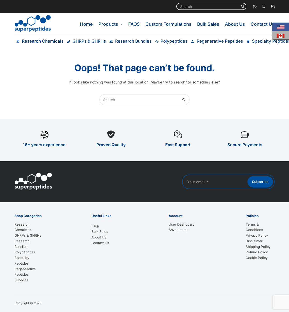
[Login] (254, 6)
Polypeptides (174, 41)
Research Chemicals (42, 41)
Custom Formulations (168, 24)
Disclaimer (254, 241)
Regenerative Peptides (220, 41)
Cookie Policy (257, 258)
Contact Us (263, 24)
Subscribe (260, 182)
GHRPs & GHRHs (89, 41)
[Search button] (242, 6)
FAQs (95, 226)
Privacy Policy (257, 235)
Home (86, 24)
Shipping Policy (258, 247)
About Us (235, 24)
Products (108, 24)
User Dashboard (182, 224)
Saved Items (178, 230)
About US (99, 237)
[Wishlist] (264, 6)
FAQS (134, 24)
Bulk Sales (208, 24)
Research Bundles (133, 41)
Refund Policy (257, 252)
